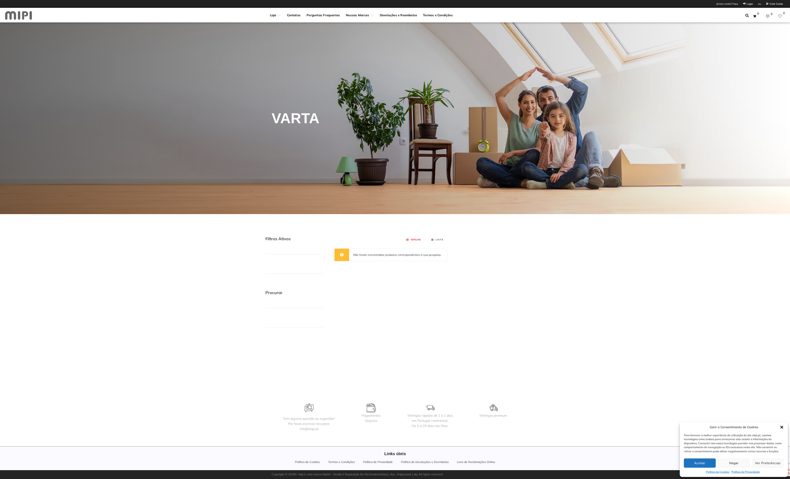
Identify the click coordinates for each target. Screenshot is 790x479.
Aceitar (699, 463)
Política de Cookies (717, 471)
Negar (734, 463)
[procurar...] (747, 16)
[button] (782, 427)
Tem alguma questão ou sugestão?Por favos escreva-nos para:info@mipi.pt (309, 423)
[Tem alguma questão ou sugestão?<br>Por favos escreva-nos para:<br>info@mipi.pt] (309, 407)
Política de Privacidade (745, 471)
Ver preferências (768, 463)
